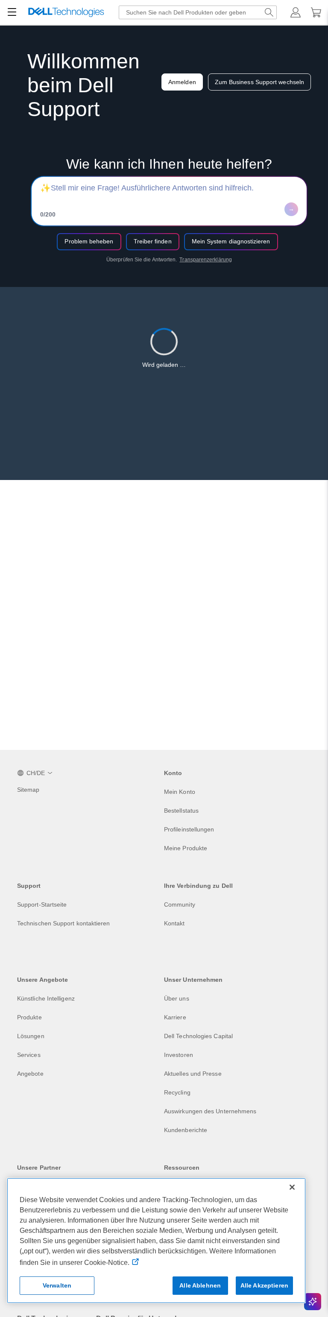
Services (29, 1054)
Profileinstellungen (189, 829)
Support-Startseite (42, 904)
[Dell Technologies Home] (66, 12)
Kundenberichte (185, 1130)
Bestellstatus (181, 810)
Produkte (29, 1017)
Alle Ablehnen (200, 1285)
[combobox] (198, 12)
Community (179, 904)
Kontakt (174, 923)
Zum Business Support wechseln (259, 82)
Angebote (30, 1073)
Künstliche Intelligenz (46, 998)
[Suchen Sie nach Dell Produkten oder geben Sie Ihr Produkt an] (269, 12)
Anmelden (182, 82)
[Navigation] (12, 12)
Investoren (178, 1054)
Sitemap (28, 789)
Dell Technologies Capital (198, 1036)
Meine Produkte (185, 848)
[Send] (291, 209)
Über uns (176, 998)
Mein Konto (179, 791)
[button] (295, 12)
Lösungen (30, 1036)
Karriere (175, 1017)
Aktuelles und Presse (193, 1073)
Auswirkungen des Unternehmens (210, 1111)
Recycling (177, 1092)
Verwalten (57, 1285)
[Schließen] (292, 1187)
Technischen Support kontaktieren (63, 923)
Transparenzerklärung (205, 260)
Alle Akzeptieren (264, 1285)
